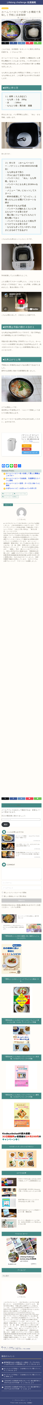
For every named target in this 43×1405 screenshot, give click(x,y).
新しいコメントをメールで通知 (15, 892)
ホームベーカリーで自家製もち (10, 496)
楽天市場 (27, 449)
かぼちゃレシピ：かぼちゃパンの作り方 (21, 488)
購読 (6, 825)
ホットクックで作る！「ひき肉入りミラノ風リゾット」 (23, 1368)
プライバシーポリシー (20, 1400)
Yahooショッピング (30, 452)
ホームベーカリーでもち (20, 493)
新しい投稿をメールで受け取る (15, 896)
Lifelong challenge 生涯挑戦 (21, 2)
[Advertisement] (21, 590)
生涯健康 (11, 1347)
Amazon (27, 446)
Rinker (31, 440)
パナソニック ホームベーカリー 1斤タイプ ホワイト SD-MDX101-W (30, 437)
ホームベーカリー (7, 493)
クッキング (5, 8)
